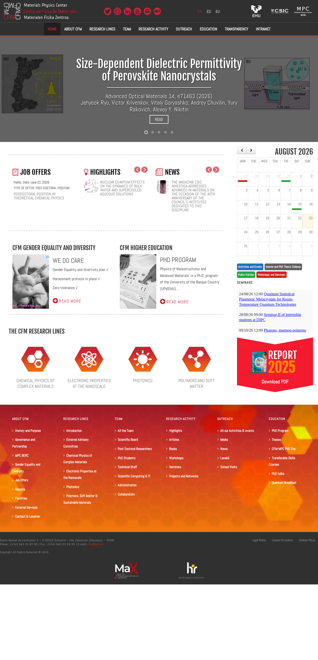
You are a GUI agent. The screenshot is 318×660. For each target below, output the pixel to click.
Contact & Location (27, 516)
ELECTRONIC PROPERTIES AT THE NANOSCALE (89, 383)
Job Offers (21, 480)
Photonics (72, 486)
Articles (174, 439)
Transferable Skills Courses (282, 461)
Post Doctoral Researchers (135, 448)
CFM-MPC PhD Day (284, 448)
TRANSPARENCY (236, 29)
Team (127, 29)
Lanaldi (224, 458)
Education (208, 29)
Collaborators (126, 494)
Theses (276, 439)
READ (159, 119)
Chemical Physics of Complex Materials (77, 458)
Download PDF (275, 381)
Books (173, 448)
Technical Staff (127, 467)
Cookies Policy (307, 540)
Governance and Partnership (23, 442)
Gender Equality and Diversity (26, 467)
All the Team (126, 430)
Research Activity (153, 29)
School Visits (228, 467)
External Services (26, 507)
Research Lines (102, 29)
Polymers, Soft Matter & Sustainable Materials (80, 499)
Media (224, 439)
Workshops (176, 458)
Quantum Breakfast (284, 482)
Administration (127, 485)
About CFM (73, 29)
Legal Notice (259, 540)
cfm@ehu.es (94, 544)
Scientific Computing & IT (134, 476)
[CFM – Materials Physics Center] (40, 11)
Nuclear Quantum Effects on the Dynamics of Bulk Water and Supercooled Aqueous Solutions (122, 188)
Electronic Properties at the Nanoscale (80, 474)
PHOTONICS (143, 380)
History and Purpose (28, 430)
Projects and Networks (183, 476)
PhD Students (126, 458)
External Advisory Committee (76, 442)
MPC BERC (22, 455)
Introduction (74, 430)
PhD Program (280, 430)
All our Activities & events (237, 430)
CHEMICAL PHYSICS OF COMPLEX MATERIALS (35, 383)
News (224, 448)
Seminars (175, 467)
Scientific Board (128, 439)
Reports (20, 489)
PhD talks (278, 473)
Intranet (263, 29)
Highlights (175, 430)
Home (52, 29)
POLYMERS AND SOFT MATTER (196, 383)
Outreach (184, 29)
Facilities (21, 498)
